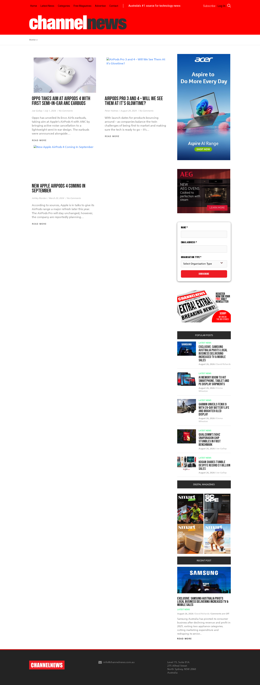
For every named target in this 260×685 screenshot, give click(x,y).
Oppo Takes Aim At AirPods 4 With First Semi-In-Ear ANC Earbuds (61, 101)
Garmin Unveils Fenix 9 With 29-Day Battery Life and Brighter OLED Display (214, 409)
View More (184, 495)
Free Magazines (82, 5)
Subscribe (204, 273)
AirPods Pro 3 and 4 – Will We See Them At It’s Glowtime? (134, 101)
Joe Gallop (221, 448)
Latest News (47, 5)
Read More (184, 639)
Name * (184, 227)
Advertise (100, 5)
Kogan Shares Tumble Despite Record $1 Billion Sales (214, 465)
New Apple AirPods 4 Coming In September (58, 188)
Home (33, 5)
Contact (113, 5)
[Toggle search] (229, 5)
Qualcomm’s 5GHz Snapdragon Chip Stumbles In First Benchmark (210, 439)
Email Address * (189, 242)
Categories (64, 5)
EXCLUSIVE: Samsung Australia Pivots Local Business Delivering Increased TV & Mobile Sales (213, 353)
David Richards (223, 364)
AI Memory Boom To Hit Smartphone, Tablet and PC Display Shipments (214, 380)
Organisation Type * (191, 257)
